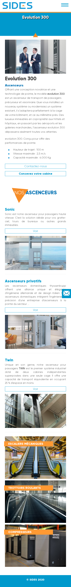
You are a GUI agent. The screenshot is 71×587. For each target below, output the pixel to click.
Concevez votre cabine (35, 173)
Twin (9, 360)
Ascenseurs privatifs (23, 281)
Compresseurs (20, 532)
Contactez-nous (35, 166)
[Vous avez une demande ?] (66, 293)
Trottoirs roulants (24, 488)
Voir (35, 231)
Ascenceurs (14, 85)
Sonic (10, 209)
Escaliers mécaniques (25, 444)
